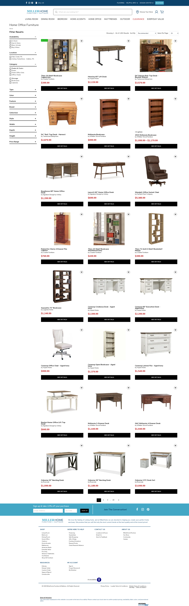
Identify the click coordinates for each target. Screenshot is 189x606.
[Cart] (162, 12)
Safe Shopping (73, 537)
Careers (125, 539)
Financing (72, 533)
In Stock (159, 3)
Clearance (138, 19)
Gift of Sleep (72, 539)
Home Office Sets (17, 73)
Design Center (46, 568)
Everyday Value (155, 19)
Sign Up (85, 511)
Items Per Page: (163, 33)
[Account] (156, 12)
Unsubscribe (46, 574)
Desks (13, 70)
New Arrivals (16, 45)
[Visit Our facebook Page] (26, 3)
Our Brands (45, 556)
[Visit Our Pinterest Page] (148, 510)
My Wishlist (72, 570)
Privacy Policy (105, 586)
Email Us (99, 535)
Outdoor (125, 19)
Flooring (120, 3)
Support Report (46, 572)
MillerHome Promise (129, 533)
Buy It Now (15, 47)
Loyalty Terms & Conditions (119, 586)
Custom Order (46, 570)
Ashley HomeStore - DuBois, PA (22, 59)
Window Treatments (48, 554)
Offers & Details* (141, 587)
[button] (144, 12)
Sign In (71, 566)
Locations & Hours (102, 533)
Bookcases (15, 81)
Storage (14, 78)
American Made (46, 547)
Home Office (94, 19)
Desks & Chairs (17, 68)
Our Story (126, 535)
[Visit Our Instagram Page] (143, 510)
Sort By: (133, 33)
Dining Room (47, 19)
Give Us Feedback (101, 537)
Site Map (131, 587)
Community (126, 537)
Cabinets (14, 83)
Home (11, 29)
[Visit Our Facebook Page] (137, 510)
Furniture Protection (75, 541)
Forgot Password (74, 568)
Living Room (31, 19)
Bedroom (62, 19)
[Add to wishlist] (81, 41)
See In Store (15, 43)
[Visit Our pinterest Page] (32, 3)
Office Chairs (16, 75)
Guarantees (72, 535)
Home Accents (78, 19)
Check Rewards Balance (76, 545)
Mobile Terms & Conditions (137, 586)
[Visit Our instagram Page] (29, 3)
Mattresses (110, 19)
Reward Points (73, 543)
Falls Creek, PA (16, 57)
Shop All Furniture (47, 558)
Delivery (44, 566)
